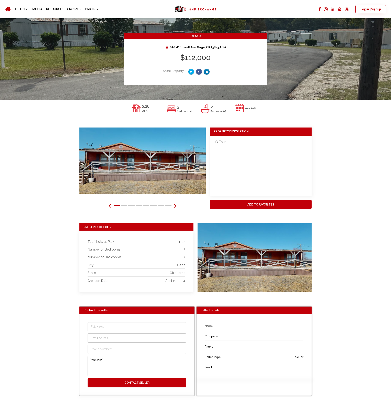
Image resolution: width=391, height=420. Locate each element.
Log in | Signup (370, 9)
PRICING (91, 9)
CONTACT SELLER (136, 382)
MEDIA (37, 9)
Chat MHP (74, 9)
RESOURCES (55, 9)
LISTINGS (22, 9)
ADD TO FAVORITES (260, 204)
